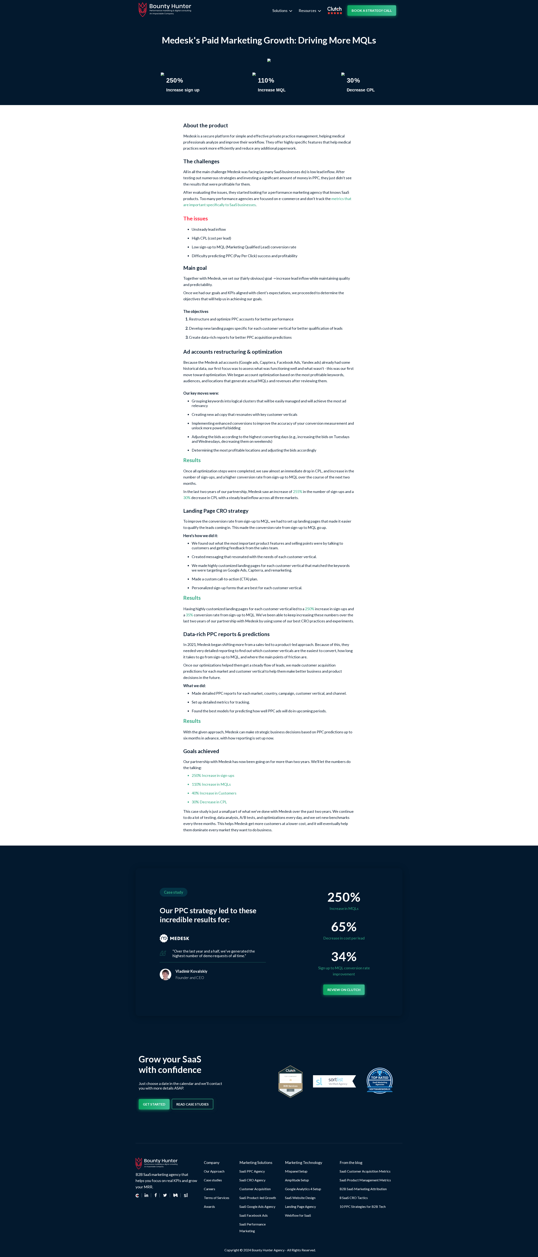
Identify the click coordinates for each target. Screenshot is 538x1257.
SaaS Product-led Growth (257, 1198)
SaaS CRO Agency (252, 1180)
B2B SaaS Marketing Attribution (363, 1189)
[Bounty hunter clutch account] (139, 1195)
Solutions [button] (280, 10)
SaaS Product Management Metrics (365, 1180)
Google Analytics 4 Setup (303, 1189)
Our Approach (214, 1171)
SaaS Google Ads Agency (257, 1206)
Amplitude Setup (297, 1180)
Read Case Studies (192, 1104)
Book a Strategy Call (372, 10)
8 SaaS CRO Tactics (354, 1198)
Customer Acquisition (255, 1189)
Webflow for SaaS (298, 1215)
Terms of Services (216, 1198)
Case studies (213, 1180)
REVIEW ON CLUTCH (343, 990)
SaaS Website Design (300, 1198)
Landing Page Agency (300, 1206)
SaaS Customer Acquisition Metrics (365, 1171)
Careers (209, 1189)
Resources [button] (308, 10)
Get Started (154, 1104)
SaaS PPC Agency (252, 1171)
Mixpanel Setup (296, 1171)
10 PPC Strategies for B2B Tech (363, 1206)
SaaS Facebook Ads (253, 1215)
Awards (209, 1206)
